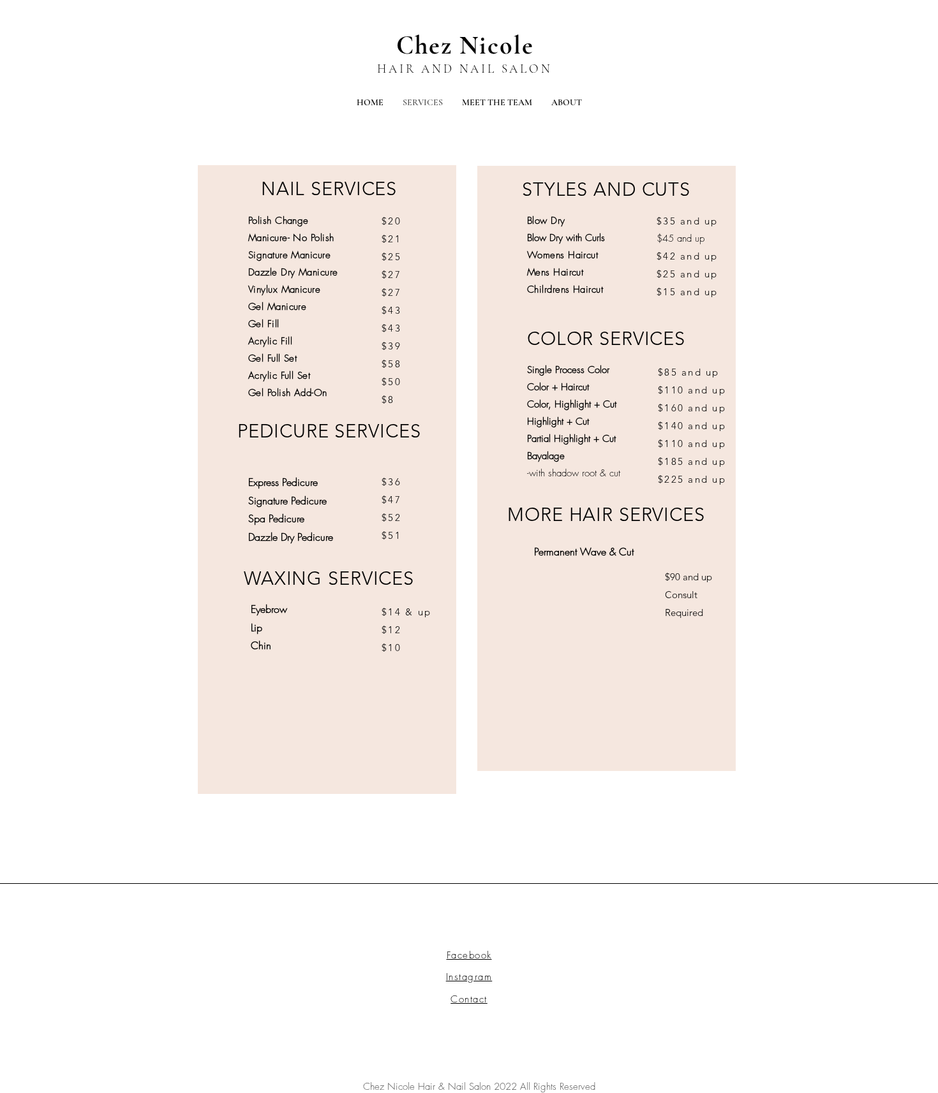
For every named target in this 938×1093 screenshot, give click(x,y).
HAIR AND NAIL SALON (464, 68)
